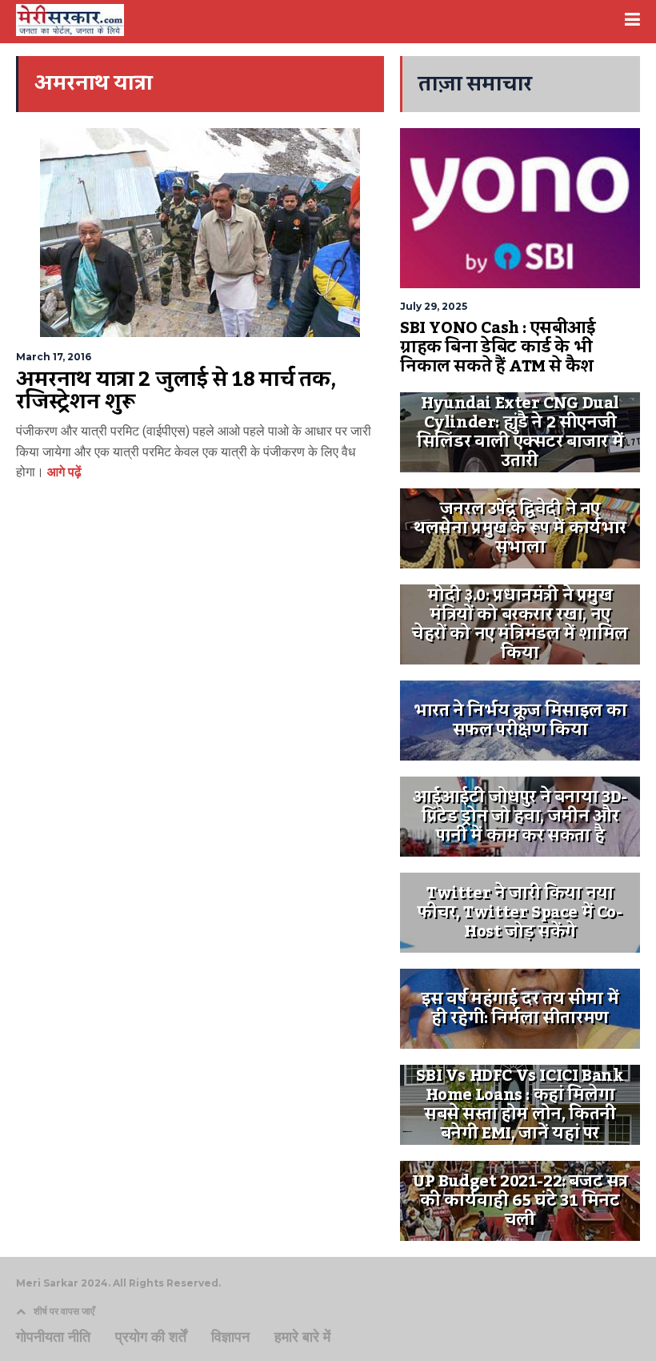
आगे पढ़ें (63, 472)
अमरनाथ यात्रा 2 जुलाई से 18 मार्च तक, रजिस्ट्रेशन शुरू (176, 390)
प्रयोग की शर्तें (150, 1337)
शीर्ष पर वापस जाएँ (64, 1311)
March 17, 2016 (53, 357)
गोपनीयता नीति (53, 1337)
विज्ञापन (230, 1337)
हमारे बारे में (302, 1337)
